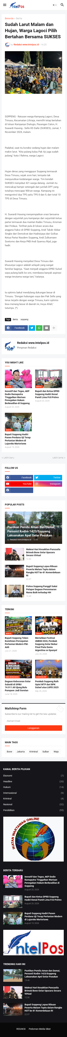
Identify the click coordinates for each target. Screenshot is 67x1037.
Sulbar (45, 751)
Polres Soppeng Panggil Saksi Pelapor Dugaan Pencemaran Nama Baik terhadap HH (41, 589)
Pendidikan (33, 810)
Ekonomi (33, 775)
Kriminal (33, 751)
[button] (4, 5)
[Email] (46, 328)
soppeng (24, 319)
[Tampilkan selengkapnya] (54, 328)
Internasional (33, 793)
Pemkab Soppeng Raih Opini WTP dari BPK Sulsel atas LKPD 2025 (47, 684)
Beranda (9, 18)
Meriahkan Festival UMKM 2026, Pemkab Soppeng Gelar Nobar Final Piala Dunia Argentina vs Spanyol (46, 644)
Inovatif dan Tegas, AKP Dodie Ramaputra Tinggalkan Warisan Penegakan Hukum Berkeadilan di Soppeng (17, 397)
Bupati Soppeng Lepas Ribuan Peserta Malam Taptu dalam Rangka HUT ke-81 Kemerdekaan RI (43, 571)
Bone (9, 751)
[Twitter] (32, 328)
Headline (33, 781)
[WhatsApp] (39, 328)
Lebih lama (58, 457)
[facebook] (19, 490)
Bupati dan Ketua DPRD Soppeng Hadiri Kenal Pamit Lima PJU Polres (47, 394)
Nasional (33, 804)
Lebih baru (9, 457)
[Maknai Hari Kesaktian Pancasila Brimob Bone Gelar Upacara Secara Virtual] (14, 554)
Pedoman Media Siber (40, 1029)
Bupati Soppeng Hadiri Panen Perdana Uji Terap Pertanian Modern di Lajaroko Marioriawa (18, 439)
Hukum (33, 787)
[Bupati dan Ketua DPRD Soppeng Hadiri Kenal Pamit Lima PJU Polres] (12, 901)
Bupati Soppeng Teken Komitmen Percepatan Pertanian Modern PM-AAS (16, 642)
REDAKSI (21, 1029)
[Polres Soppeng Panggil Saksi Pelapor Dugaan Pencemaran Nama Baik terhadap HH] (14, 591)
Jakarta (21, 751)
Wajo (56, 751)
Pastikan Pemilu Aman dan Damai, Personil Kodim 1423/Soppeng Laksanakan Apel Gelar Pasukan (42, 973)
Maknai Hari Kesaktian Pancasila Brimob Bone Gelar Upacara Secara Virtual (43, 552)
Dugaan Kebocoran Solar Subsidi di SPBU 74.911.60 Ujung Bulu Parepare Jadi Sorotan (18, 686)
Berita (19, 18)
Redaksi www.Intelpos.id (33, 342)
